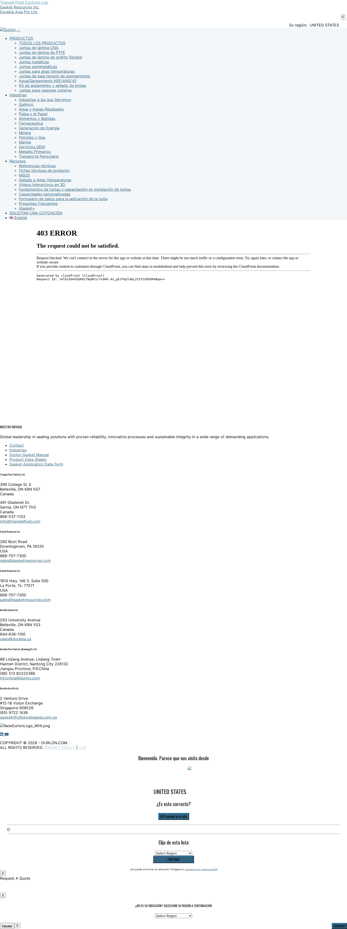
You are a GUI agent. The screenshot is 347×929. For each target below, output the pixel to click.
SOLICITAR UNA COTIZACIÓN (35, 213)
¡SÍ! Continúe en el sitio (173, 816)
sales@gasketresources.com (25, 560)
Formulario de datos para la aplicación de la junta (63, 198)
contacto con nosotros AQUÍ (201, 869)
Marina (25, 142)
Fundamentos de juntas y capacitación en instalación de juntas (75, 189)
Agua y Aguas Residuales (41, 109)
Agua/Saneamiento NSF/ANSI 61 (47, 80)
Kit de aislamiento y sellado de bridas (52, 85)
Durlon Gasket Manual (29, 454)
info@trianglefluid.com (20, 521)
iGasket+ (27, 208)
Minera (25, 132)
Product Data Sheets (28, 459)
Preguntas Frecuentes (38, 203)
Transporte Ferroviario (39, 156)
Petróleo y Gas (32, 137)
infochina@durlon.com (20, 678)
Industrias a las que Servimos (45, 99)
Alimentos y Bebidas (37, 118)
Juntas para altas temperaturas (47, 71)
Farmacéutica (31, 123)
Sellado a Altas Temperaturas (45, 180)
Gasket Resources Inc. (19, 7)
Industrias (18, 95)
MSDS (24, 175)
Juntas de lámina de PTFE (42, 52)
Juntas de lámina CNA (39, 47)
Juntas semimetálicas (38, 66)
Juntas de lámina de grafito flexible (50, 57)
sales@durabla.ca (15, 638)
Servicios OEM (32, 146)
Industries (18, 450)
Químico (26, 104)
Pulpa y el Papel (33, 113)
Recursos (17, 161)
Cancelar (7, 926)
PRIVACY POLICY (59, 747)
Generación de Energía (39, 128)
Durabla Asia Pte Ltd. (19, 11)
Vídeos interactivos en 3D (42, 184)
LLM (82, 747)
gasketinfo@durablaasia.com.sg (28, 717)
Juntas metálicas (34, 61)
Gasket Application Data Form (36, 464)
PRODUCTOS (21, 38)
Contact (16, 445)
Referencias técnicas (37, 165)
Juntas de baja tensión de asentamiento (54, 76)
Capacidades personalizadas (44, 194)
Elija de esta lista (174, 842)
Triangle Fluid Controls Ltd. (24, 2)
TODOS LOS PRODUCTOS (42, 43)
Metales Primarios (35, 151)
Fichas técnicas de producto (44, 170)
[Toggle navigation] (19, 31)
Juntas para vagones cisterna (45, 90)
